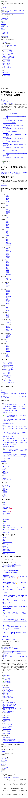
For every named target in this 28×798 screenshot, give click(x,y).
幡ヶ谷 (7, 310)
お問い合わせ (6, 75)
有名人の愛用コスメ (8, 378)
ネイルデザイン (7, 64)
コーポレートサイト (8, 690)
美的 (4, 471)
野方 (7, 299)
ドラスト (5, 476)
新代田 (7, 317)
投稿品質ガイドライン (8, 707)
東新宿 (7, 265)
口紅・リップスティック (9, 552)
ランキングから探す (8, 53)
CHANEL (5, 496)
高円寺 (7, 201)
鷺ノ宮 (7, 301)
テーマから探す (7, 60)
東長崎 (7, 348)
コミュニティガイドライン (9, 704)
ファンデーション (7, 547)
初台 (7, 308)
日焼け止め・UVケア (8, 549)
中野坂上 (8, 250)
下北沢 (7, 240)
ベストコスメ (6, 66)
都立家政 (8, 300)
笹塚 (7, 232)
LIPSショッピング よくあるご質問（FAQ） (13, 742)
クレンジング (6, 550)
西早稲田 (8, 336)
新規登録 (5, 32)
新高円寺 (8, 257)
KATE (4, 490)
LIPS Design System (7, 709)
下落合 (7, 293)
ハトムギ (5, 468)
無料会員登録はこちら (10, 45)
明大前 (7, 235)
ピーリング (6, 466)
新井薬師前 (8, 296)
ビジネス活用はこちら (8, 711)
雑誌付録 (5, 472)
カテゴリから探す (7, 50)
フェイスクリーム (7, 542)
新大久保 (8, 210)
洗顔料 (5, 546)
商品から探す (6, 54)
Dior (4, 488)
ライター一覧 (6, 719)
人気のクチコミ (7, 720)
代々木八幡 (8, 243)
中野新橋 (8, 327)
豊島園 (7, 270)
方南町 (7, 330)
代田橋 (7, 233)
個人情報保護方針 (7, 692)
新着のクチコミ (7, 721)
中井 (7, 267)
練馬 (7, 268)
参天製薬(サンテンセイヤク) (10, 652)
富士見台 (8, 351)
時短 (4, 475)
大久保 (7, 197)
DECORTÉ (5, 489)
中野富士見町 (9, 329)
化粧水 (5, 540)
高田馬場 (8, 212)
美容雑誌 (5, 473)
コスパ (5, 478)
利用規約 (5, 693)
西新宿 (7, 253)
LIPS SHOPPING (7, 49)
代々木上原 (8, 245)
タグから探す (6, 59)
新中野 (7, 254)
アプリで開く (4, 7)
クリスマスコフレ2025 (8, 382)
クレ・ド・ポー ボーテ (8, 494)
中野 (7, 199)
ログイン (5, 33)
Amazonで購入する (19, 172)
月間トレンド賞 (7, 67)
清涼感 (5, 469)
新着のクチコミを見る (8, 57)
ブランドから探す (7, 51)
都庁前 (7, 272)
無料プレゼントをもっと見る (8, 639)
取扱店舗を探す (7, 63)
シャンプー (6, 544)
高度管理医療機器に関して (9, 740)
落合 (7, 286)
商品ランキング (7, 723)
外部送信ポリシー (7, 696)
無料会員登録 (16, 777)
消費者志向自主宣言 (8, 697)
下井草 (7, 303)
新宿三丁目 (8, 251)
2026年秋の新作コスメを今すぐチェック (10, 396)
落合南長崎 (8, 274)
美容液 (5, 537)
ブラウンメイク (7, 479)
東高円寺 (8, 256)
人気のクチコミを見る (8, 56)
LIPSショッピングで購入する (8, 172)
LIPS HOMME (6, 733)
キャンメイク (6, 486)
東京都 (5, 655)
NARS (4, 495)
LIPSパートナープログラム (9, 705)
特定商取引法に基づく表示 (9, 739)
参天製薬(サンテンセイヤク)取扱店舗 (12, 654)
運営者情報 (6, 687)
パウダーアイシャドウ (8, 543)
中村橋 (7, 349)
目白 (7, 213)
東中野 (7, 198)
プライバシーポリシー (8, 694)
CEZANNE (5, 485)
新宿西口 (8, 271)
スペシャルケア (7, 539)
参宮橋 (7, 242)
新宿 (7, 195)
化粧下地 (5, 553)
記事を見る (3, 461)
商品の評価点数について (9, 702)
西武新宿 (8, 291)
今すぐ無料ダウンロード (7, 777)
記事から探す (6, 61)
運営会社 (5, 72)
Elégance (5, 491)
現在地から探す (4, 110)
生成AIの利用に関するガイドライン (12, 708)
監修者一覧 (6, 717)
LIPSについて (6, 74)
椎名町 (7, 346)
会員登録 (3, 751)
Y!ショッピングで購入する (13, 173)
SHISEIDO (5, 492)
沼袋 (7, 297)
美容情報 (5, 730)
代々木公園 (8, 322)
